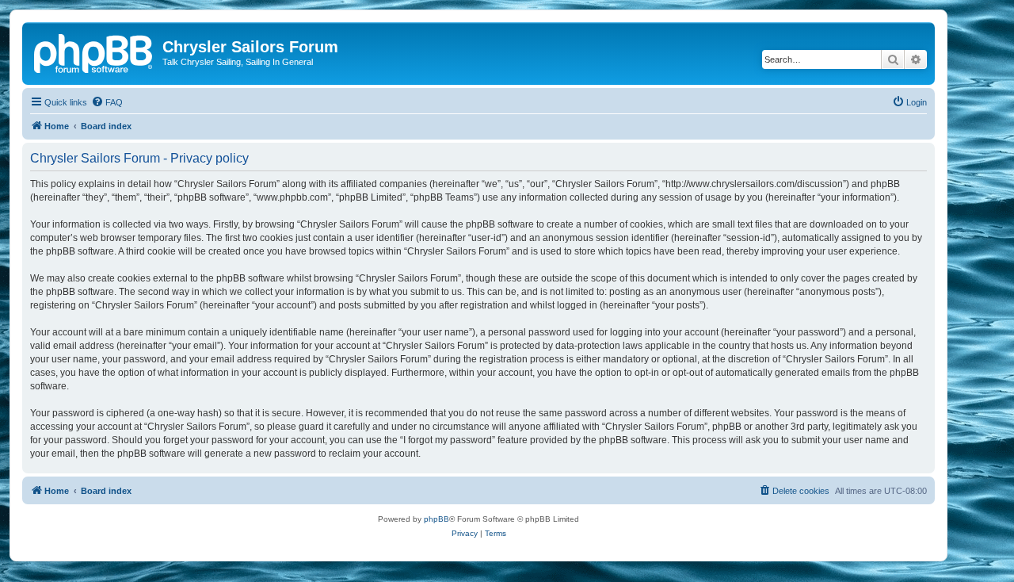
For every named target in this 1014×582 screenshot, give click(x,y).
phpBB (436, 519)
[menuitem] (107, 102)
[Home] (94, 51)
